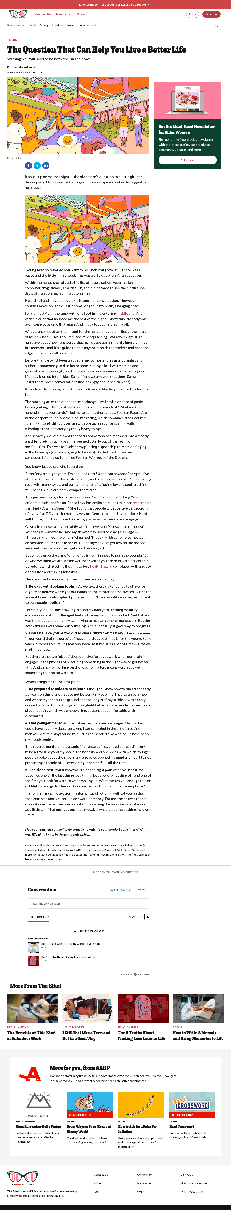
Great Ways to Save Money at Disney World (89, 1129)
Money (71, 1121)
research (139, 502)
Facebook (28, 165)
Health (12, 40)
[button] (216, 25)
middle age (126, 313)
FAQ (97, 1191)
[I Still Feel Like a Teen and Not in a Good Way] (87, 1008)
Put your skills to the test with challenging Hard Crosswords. (188, 1135)
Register (126, 889)
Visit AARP (187, 1174)
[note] (78, 158)
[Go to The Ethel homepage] (16, 14)
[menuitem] (15, 26)
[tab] (40, 917)
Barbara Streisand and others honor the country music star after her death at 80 (37, 1137)
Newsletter (64, 14)
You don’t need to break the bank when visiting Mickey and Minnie (87, 1140)
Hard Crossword (181, 1126)
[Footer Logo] (43, 1178)
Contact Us (101, 1174)
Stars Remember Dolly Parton (38, 1126)
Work (122, 1121)
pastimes (93, 519)
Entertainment (26, 1121)
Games (173, 1121)
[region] (88, 932)
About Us (100, 1183)
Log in (114, 889)
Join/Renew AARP (191, 1191)
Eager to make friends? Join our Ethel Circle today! (112, 4)
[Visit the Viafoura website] (141, 974)
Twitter (37, 165)
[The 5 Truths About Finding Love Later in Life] (143, 1008)
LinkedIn (45, 165)
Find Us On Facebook (193, 1183)
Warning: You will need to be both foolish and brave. (49, 59)
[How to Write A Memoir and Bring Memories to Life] (198, 1008)
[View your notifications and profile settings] (147, 917)
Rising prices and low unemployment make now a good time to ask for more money (140, 1142)
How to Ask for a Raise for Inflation (137, 1129)
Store (81, 14)
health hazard (101, 566)
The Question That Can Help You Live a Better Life (96, 49)
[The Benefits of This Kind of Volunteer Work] (32, 1008)
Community (43, 14)
